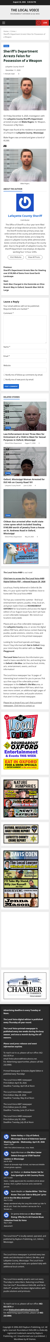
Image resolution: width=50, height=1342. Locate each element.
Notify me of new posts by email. (19, 379)
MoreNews (18, 1339)
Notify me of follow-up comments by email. (24, 374)
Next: (23, 285)
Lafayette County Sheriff (14, 66)
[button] (3, 22)
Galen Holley (17, 1135)
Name (6, 347)
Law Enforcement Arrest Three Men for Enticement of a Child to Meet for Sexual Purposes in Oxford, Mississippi (24, 437)
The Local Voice (25, 10)
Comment (8, 313)
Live (45, 22)
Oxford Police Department (13, 443)
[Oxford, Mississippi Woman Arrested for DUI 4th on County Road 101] (25, 461)
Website (7, 365)
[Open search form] (32, 22)
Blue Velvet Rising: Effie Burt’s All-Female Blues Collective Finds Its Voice (24, 1217)
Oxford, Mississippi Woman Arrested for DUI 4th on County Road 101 (24, 481)
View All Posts (34, 257)
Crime (6, 46)
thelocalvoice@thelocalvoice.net (24, 1309)
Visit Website (15, 257)
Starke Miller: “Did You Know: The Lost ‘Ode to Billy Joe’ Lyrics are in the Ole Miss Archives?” (25, 1194)
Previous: (24, 272)
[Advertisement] (25, 939)
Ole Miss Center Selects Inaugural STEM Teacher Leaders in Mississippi (23, 1155)
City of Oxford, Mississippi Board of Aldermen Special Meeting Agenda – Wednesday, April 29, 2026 (25, 1138)
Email (6, 356)
